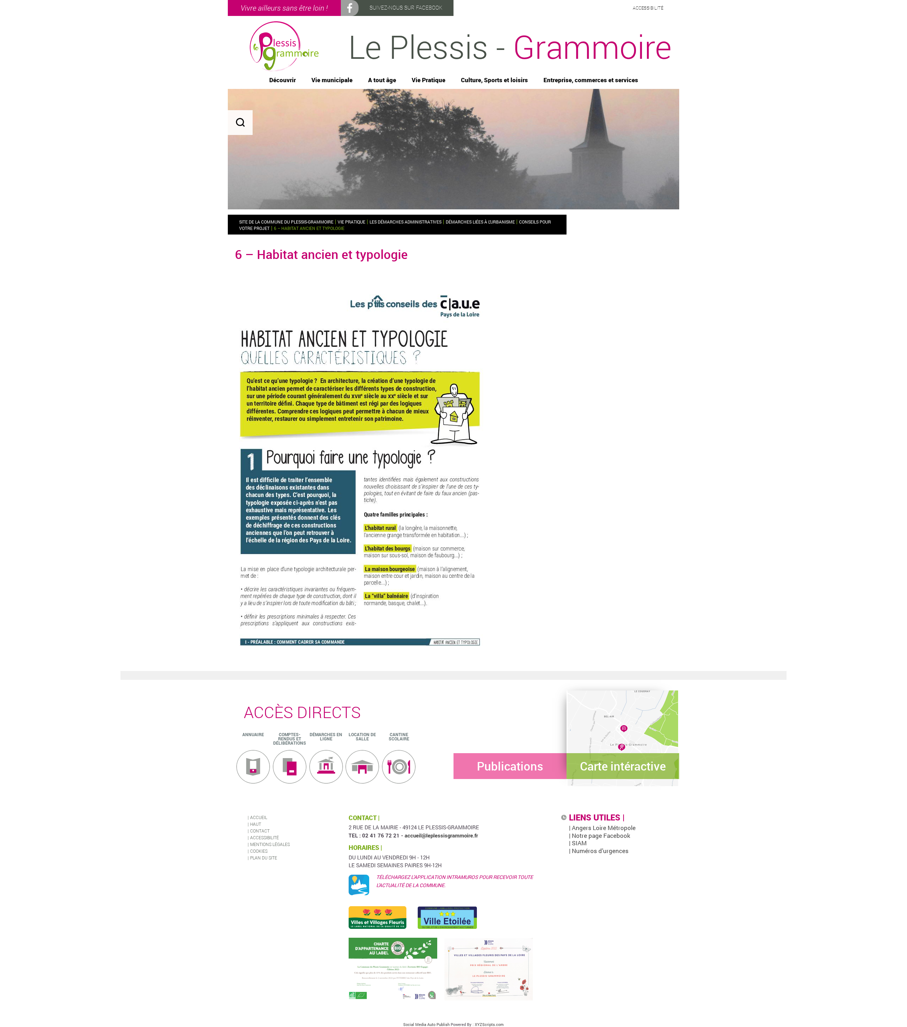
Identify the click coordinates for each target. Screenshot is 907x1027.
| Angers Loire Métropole (602, 827)
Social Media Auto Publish (426, 1024)
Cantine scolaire (399, 736)
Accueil (258, 817)
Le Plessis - (509, 46)
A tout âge (382, 80)
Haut (255, 824)
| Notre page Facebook (599, 835)
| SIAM (578, 843)
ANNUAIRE (253, 734)
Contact (260, 831)
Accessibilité (264, 837)
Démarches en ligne (326, 736)
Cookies (258, 851)
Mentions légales (270, 844)
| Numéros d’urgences (599, 850)
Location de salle (362, 736)
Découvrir (282, 80)
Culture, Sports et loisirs (494, 80)
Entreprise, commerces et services (590, 80)
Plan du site (263, 857)
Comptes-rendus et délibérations (289, 739)
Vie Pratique (428, 80)
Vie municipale (332, 80)
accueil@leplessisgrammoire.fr (441, 835)
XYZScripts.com (489, 1024)
